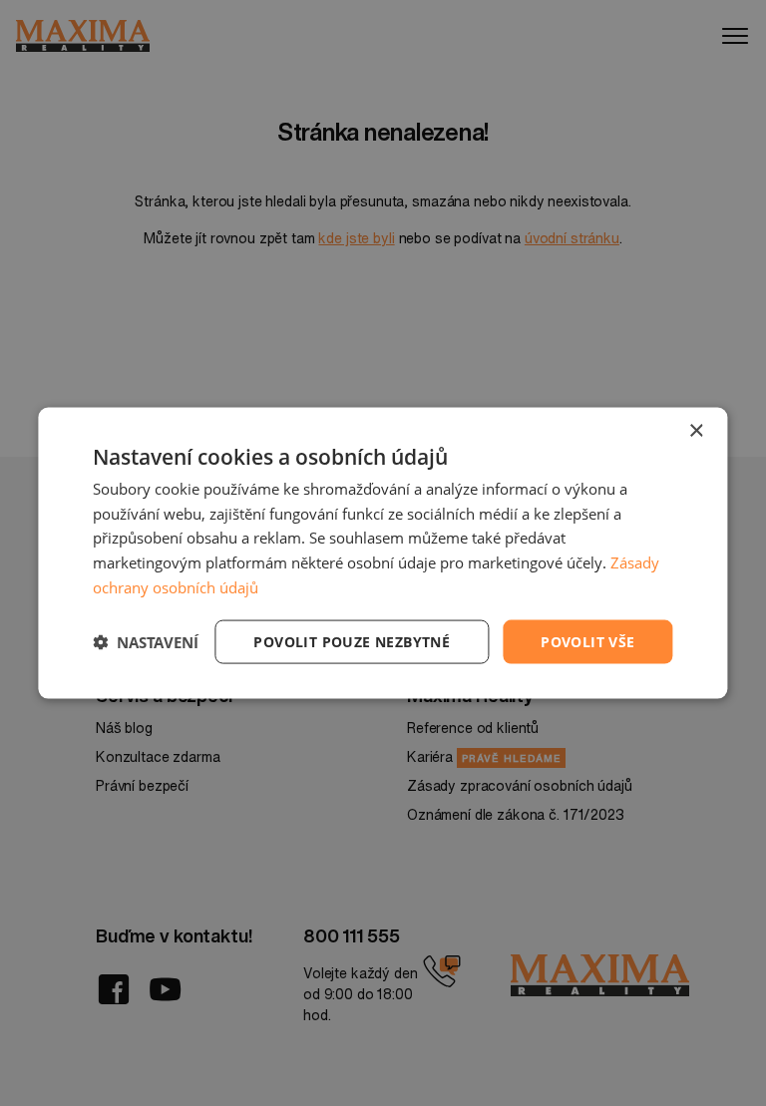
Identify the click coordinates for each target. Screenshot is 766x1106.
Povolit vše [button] (587, 640)
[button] (145, 642)
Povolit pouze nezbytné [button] (351, 640)
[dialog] (382, 553)
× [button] (695, 430)
